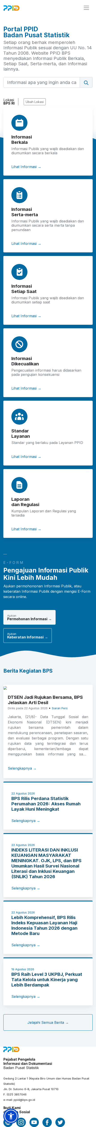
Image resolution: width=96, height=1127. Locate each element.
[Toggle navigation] (86, 8)
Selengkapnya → (22, 768)
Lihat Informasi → (26, 166)
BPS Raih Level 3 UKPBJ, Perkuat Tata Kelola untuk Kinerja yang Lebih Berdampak (46, 980)
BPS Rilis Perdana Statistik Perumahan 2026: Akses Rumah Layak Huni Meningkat (46, 804)
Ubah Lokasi (35, 102)
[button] (10, 1116)
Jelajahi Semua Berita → (48, 1022)
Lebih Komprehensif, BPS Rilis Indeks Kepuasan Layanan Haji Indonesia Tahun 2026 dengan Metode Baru (44, 925)
